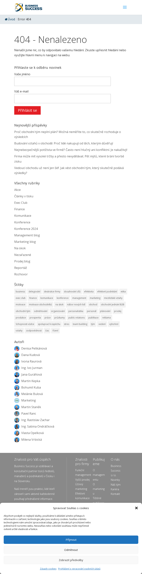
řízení (55, 330)
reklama (106, 317)
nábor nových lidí (76, 304)
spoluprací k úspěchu (49, 324)
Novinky (115, 480)
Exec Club (20, 203)
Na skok (20, 248)
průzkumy (59, 317)
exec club (21, 298)
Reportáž (20, 268)
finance (33, 298)
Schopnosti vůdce (25, 324)
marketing (95, 298)
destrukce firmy (52, 291)
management (79, 298)
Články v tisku (23, 196)
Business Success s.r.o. (116, 470)
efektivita (89, 291)
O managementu (99, 474)
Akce (17, 190)
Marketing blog (25, 242)
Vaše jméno (22, 74)
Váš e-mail (21, 91)
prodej (117, 311)
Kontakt (115, 494)
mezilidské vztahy (113, 298)
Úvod (11, 19)
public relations (76, 317)
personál (91, 311)
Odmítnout (71, 550)
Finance (19, 209)
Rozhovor (21, 274)
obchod (93, 304)
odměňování (40, 311)
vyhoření (113, 324)
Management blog (27, 235)
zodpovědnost (34, 330)
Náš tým (116, 484)
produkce (21, 317)
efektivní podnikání (107, 291)
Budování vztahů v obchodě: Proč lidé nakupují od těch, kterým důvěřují (63, 143)
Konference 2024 (26, 229)
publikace (93, 317)
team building (80, 324)
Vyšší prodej (82, 479)
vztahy (19, 330)
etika (123, 291)
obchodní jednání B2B (112, 304)
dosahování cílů (72, 291)
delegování (34, 291)
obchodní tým (23, 311)
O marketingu (99, 488)
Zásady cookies (48, 568)
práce (48, 317)
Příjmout (71, 539)
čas (47, 330)
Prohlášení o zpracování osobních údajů (79, 568)
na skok (59, 304)
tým (93, 324)
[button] (136, 508)
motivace (20, 304)
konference (63, 298)
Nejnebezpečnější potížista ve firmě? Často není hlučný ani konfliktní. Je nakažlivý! (70, 150)
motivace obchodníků (40, 304)
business (20, 291)
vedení (102, 324)
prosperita (35, 317)
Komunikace (22, 216)
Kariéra (115, 489)
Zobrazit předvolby (71, 560)
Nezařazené (22, 255)
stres (66, 324)
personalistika (75, 311)
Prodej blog (22, 261)
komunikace (46, 298)
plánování (105, 311)
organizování (58, 311)
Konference (22, 222)
